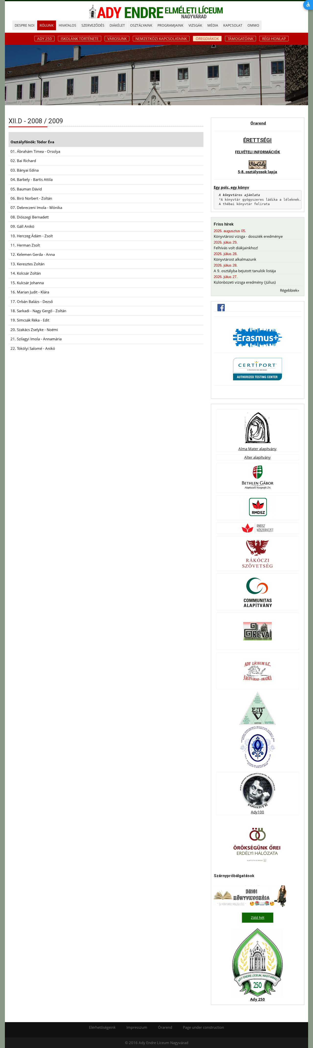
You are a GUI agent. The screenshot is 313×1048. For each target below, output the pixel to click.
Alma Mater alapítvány (257, 448)
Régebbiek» (289, 290)
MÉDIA (212, 25)
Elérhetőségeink (102, 1027)
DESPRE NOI (24, 25)
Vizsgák (195, 25)
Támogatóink (240, 38)
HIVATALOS (67, 25)
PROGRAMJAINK (170, 25)
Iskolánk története (80, 38)
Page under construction (203, 1027)
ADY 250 (44, 38)
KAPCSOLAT (232, 25)
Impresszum (136, 1027)
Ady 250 (257, 999)
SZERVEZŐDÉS (92, 25)
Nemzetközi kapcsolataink (161, 38)
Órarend (258, 123)
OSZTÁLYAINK (141, 25)
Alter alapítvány (257, 457)
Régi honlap (274, 38)
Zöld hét (257, 917)
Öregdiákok (207, 38)
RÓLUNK (47, 25)
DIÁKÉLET (117, 25)
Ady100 (257, 811)
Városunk (117, 38)
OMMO (253, 25)
